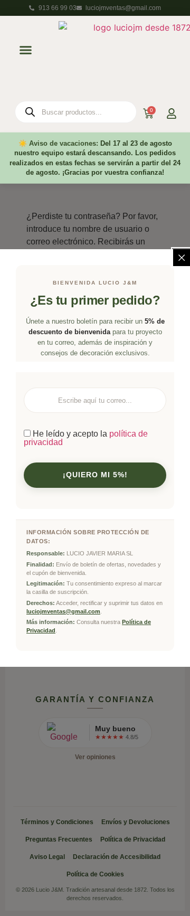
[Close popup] (181, 257)
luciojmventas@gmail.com (63, 611)
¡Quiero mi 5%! (95, 475)
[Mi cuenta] (172, 113)
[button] (25, 50)
